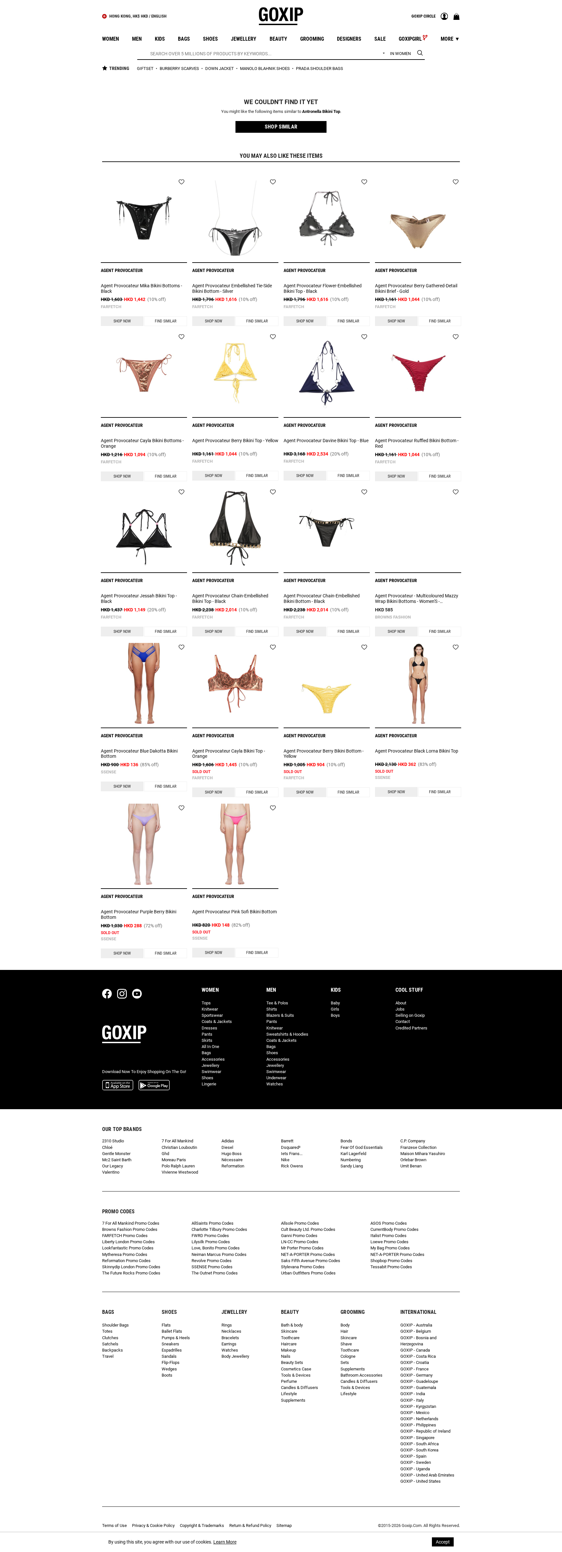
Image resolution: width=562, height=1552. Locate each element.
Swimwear (211, 1071)
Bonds (346, 1140)
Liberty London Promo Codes (128, 1241)
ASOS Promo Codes (388, 1223)
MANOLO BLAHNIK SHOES (265, 68)
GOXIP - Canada (415, 1350)
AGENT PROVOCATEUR (122, 270)
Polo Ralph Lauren (178, 1166)
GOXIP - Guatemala (418, 1387)
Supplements (293, 1400)
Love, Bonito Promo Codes (216, 1248)
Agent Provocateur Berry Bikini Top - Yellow (235, 440)
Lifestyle (289, 1393)
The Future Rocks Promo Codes (131, 1273)
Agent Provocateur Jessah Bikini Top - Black (139, 598)
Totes (107, 1331)
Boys (335, 1015)
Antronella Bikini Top (321, 111)
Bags (206, 1052)
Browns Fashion (393, 617)
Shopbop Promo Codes (391, 1260)
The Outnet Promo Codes (215, 1273)
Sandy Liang (352, 1166)
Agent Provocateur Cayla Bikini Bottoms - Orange (142, 443)
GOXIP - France (414, 1369)
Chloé (107, 1147)
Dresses (209, 1028)
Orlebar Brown (413, 1159)
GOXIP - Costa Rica (418, 1356)
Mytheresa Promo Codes (124, 1254)
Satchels (110, 1343)
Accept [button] (443, 1542)
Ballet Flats (172, 1331)
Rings (226, 1325)
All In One (210, 1046)
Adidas (227, 1140)
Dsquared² (291, 1147)
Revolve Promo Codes (212, 1260)
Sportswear (212, 1015)
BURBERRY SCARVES (180, 68)
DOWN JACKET (220, 68)
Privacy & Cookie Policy (153, 1525)
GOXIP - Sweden (415, 1462)
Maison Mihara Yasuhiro (422, 1153)
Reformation (232, 1166)
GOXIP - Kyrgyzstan (418, 1406)
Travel (108, 1356)
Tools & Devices (296, 1375)
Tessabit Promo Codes (391, 1266)
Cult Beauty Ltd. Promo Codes (308, 1229)
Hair (344, 1331)
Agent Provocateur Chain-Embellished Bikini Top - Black (230, 598)
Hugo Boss (231, 1153)
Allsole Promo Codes (300, 1223)
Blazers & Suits (280, 1015)
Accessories (213, 1059)
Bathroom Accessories (361, 1375)
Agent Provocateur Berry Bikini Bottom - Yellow (324, 753)
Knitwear (210, 1009)
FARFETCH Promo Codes (125, 1235)
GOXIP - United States (420, 1481)
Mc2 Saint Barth (116, 1159)
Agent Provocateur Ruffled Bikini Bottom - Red (417, 443)
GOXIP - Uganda (415, 1468)
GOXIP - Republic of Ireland (425, 1431)
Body (345, 1325)
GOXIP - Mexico (414, 1412)
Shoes (207, 1077)
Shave (346, 1343)
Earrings (228, 1343)
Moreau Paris (174, 1159)
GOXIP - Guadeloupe (419, 1381)
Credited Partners (411, 1028)
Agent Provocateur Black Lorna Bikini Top (416, 751)
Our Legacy (112, 1166)
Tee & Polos (277, 1003)
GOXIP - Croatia (414, 1362)
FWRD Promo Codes (210, 1235)
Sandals (169, 1356)
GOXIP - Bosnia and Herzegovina (418, 1340)
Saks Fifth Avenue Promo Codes (310, 1260)
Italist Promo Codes (388, 1235)
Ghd (165, 1153)
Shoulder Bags (115, 1325)
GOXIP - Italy (412, 1400)
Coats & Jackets (217, 1021)
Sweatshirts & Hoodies (287, 1034)
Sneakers (170, 1343)
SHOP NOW (122, 321)
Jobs (400, 1009)
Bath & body (292, 1325)
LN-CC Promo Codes (299, 1241)
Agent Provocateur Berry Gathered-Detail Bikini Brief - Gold (416, 288)
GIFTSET (145, 68)
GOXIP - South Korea (419, 1450)
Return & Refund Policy (250, 1525)
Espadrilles (172, 1350)
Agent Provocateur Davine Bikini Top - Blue (326, 440)
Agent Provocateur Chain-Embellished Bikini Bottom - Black (322, 598)
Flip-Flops (171, 1362)
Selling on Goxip (410, 1015)
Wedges (169, 1369)
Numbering (351, 1159)
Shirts (271, 1009)
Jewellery (210, 1065)
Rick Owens (292, 1166)
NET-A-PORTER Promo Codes (308, 1254)
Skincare (289, 1331)
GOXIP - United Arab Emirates (427, 1475)
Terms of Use (114, 1525)
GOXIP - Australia (416, 1325)
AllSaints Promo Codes (213, 1223)
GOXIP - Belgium (415, 1331)
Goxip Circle (423, 16)
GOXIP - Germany (416, 1375)
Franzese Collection (418, 1147)
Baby (335, 1003)
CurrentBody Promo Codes (394, 1229)
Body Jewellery (235, 1356)
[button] (281, 127)
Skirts (207, 1040)
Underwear (276, 1077)
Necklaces (231, 1331)
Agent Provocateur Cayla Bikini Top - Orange (228, 753)
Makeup (288, 1350)
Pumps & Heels (176, 1337)
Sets (345, 1362)
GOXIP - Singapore (417, 1437)
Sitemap (284, 1525)
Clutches (110, 1337)
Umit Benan (410, 1166)
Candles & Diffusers (299, 1387)
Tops (206, 1003)
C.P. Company (412, 1140)
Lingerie (209, 1084)
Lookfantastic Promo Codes (128, 1248)
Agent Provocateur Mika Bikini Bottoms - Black (141, 288)
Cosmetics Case (296, 1369)
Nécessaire (232, 1159)
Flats (166, 1325)
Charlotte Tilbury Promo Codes (219, 1229)
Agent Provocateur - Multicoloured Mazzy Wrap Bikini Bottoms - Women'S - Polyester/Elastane (416, 598)
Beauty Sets (292, 1362)
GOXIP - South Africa (419, 1443)
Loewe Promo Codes (389, 1241)
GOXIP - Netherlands (419, 1418)
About (400, 1003)
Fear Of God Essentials (362, 1147)
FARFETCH (111, 306)
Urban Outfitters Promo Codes (308, 1273)
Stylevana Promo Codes (303, 1266)
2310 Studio (113, 1140)
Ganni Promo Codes (299, 1235)
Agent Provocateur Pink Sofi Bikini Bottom (234, 911)
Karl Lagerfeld (353, 1153)
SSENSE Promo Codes (212, 1266)
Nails (285, 1356)
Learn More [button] (224, 1542)
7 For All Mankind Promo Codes (130, 1223)
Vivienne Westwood (180, 1172)
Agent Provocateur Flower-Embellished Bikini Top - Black (323, 288)
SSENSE (108, 771)
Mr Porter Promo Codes (302, 1248)
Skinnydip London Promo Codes (131, 1266)
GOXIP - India (412, 1393)
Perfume (289, 1381)
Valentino (110, 1172)
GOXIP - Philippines (418, 1425)
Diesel (227, 1147)
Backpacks (112, 1350)
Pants (207, 1034)
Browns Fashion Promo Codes (129, 1229)
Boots (167, 1375)
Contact (402, 1021)
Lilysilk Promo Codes (211, 1241)
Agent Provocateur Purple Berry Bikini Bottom (138, 914)
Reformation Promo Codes (126, 1260)
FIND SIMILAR (165, 321)
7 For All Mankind (177, 1140)
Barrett (287, 1140)
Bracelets (230, 1337)
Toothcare (290, 1337)
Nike (285, 1159)
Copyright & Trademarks (202, 1525)
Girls (335, 1009)
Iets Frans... (291, 1153)
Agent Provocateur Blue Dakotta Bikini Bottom (139, 753)
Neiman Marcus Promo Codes (219, 1254)
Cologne (348, 1356)
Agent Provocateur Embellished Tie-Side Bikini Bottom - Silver (232, 288)
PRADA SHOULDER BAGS (319, 68)
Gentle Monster (116, 1153)
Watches (274, 1084)
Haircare (289, 1343)
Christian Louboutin (179, 1147)
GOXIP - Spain (413, 1456)
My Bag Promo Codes (390, 1248)
